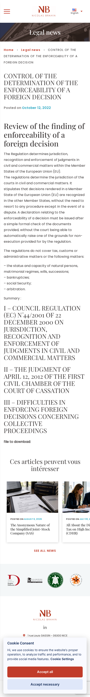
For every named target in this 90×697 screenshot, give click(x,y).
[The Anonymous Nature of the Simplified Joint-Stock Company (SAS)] (32, 511)
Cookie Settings (62, 659)
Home (9, 50)
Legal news (30, 50)
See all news (45, 551)
